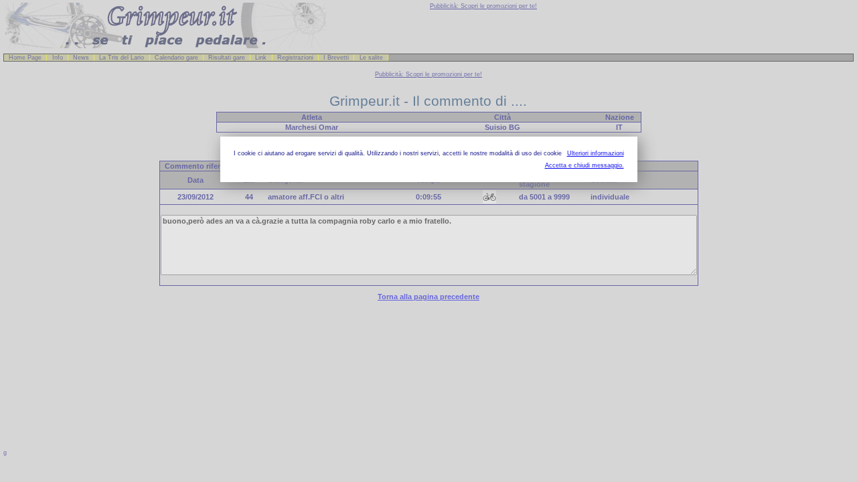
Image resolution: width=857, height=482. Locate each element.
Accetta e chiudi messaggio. (584, 165)
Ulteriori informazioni (595, 153)
